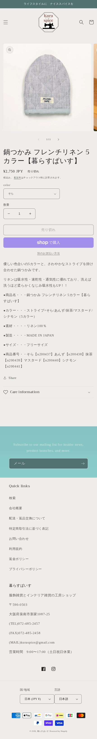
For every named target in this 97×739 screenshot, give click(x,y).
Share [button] (12, 378)
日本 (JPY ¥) (33, 699)
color (6, 185)
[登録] (83, 463)
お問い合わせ (19, 538)
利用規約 (15, 549)
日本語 (63, 699)
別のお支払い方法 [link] (48, 253)
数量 (6, 204)
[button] (6, 22)
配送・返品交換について (27, 518)
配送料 (17, 177)
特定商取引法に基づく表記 (28, 528)
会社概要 (15, 508)
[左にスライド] (39, 139)
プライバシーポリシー (25, 569)
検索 (12, 498)
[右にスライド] (58, 139)
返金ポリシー (19, 559)
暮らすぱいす (43, 731)
